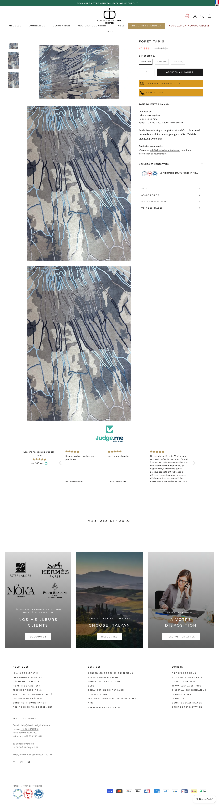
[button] (61, 463)
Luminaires (37, 26)
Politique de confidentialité (32, 694)
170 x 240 (146, 61)
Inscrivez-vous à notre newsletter (112, 698)
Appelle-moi (155, 92)
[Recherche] (202, 16)
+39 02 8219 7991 (28, 732)
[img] (39, 459)
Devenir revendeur (146, 26)
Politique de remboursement (32, 707)
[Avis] (109, 434)
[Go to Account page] (195, 16)
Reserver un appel (181, 637)
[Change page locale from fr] (217, 3)
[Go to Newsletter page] (187, 16)
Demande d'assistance (187, 703)
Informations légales (28, 698)
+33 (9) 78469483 (29, 729)
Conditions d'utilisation (29, 703)
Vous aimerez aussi (154, 201)
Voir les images (152, 208)
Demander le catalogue (104, 681)
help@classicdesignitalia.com (165, 150)
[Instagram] (21, 761)
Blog (91, 686)
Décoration (61, 26)
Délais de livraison (26, 681)
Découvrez (38, 637)
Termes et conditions (27, 690)
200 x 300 (162, 61)
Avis (144, 188)
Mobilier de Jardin (92, 26)
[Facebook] (14, 761)
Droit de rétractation (187, 707)
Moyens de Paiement (26, 686)
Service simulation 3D (103, 677)
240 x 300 (178, 61)
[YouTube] (29, 761)
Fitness (119, 26)
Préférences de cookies (104, 707)
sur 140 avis (37, 463)
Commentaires (181, 694)
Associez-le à (150, 195)
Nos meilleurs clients (187, 677)
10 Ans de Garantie (25, 673)
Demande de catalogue (163, 83)
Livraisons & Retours (27, 677)
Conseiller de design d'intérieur (110, 673)
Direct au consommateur (189, 690)
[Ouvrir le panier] (209, 16)
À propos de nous (184, 673)
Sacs (110, 31)
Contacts (178, 698)
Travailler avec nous (187, 686)
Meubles (15, 26)
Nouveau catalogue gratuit (190, 26)
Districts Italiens (184, 681)
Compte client (97, 694)
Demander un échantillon (106, 690)
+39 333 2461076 (33, 736)
